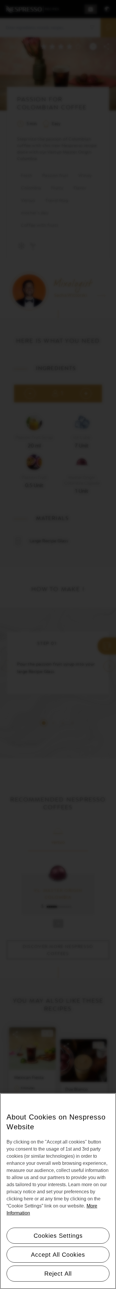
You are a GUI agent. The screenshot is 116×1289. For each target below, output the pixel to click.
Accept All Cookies (58, 1254)
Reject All (58, 1273)
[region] (58, 1191)
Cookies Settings (58, 1235)
